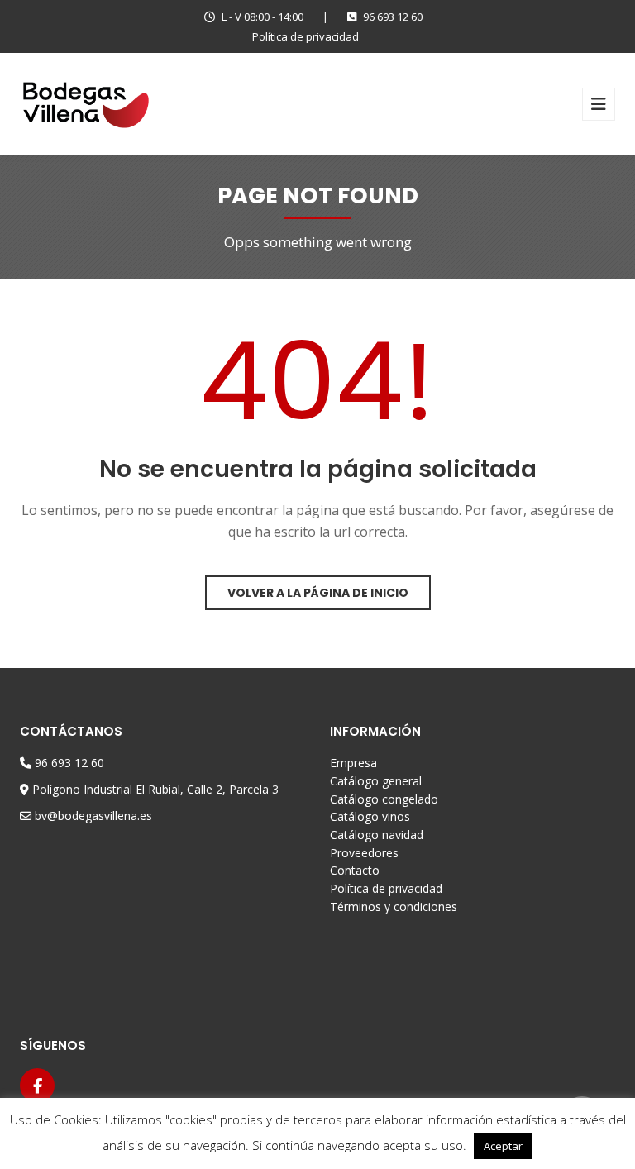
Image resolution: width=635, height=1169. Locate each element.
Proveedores (364, 853)
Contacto (355, 870)
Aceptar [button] (503, 1145)
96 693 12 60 (393, 16)
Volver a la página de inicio (317, 592)
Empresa (353, 763)
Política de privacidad (305, 36)
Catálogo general (376, 781)
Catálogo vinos (370, 816)
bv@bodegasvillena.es (93, 815)
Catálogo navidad (376, 834)
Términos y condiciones (393, 906)
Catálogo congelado (384, 799)
